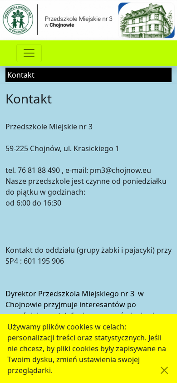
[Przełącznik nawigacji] (29, 53)
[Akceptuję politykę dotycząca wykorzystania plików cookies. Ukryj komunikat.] (164, 370)
